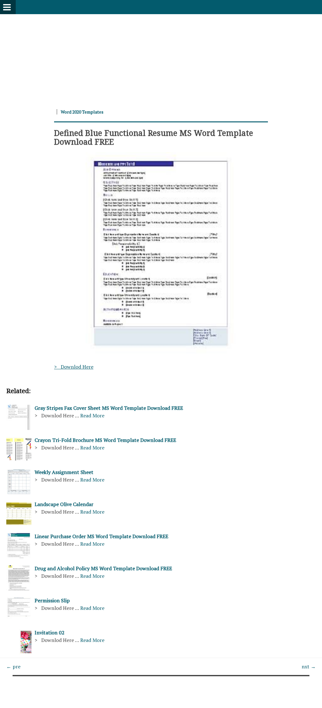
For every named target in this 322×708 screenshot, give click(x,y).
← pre (13, 666)
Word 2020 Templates (82, 112)
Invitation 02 (49, 632)
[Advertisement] (161, 58)
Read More (92, 415)
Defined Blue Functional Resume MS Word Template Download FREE (153, 137)
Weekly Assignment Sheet (64, 472)
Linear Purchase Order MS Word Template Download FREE (101, 536)
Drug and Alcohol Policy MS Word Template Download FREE (103, 568)
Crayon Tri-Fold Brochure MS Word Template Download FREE (105, 440)
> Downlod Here (73, 366)
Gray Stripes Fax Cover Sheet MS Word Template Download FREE (109, 407)
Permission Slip (52, 600)
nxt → (309, 666)
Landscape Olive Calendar (64, 504)
